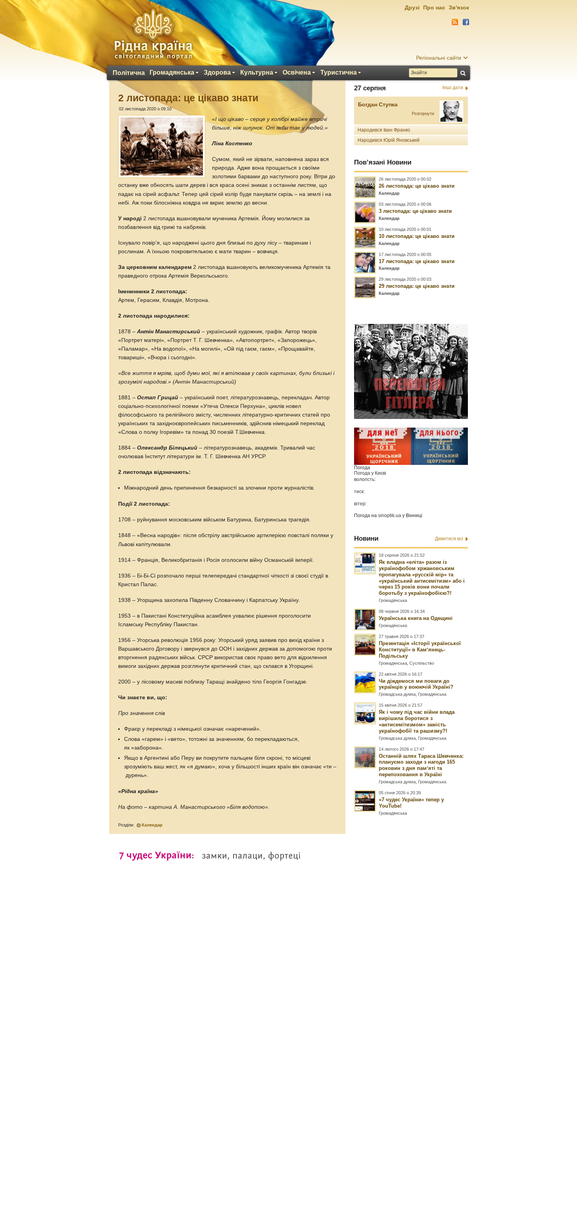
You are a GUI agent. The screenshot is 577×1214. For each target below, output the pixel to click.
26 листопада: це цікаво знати (417, 186)
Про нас (434, 7)
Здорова (217, 72)
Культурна (256, 72)
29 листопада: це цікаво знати (417, 286)
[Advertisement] (288, 1000)
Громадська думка (397, 694)
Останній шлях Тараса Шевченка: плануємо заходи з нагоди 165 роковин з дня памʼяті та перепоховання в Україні (421, 765)
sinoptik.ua (389, 515)
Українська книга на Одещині (416, 618)
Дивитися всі (449, 538)
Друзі (412, 7)
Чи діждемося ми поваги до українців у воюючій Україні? (416, 684)
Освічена (297, 72)
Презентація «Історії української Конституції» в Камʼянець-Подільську (420, 649)
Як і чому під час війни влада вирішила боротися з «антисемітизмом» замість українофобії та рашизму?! (417, 721)
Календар (152, 825)
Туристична (338, 72)
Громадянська (172, 72)
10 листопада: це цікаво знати (417, 236)
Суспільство (421, 663)
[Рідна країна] (153, 33)
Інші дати (452, 87)
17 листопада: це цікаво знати (417, 261)
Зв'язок (459, 7)
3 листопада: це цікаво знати (415, 211)
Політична (129, 73)
